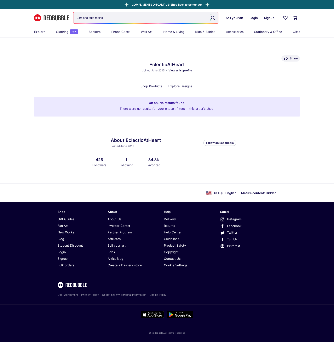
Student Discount (70, 245)
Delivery (170, 219)
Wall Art (147, 32)
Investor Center (119, 226)
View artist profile (180, 70)
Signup (63, 259)
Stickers (95, 32)
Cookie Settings (175, 265)
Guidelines (171, 239)
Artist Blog (115, 259)
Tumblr (232, 239)
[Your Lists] (285, 17)
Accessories (235, 32)
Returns (169, 226)
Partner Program (120, 232)
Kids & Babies (205, 32)
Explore (39, 32)
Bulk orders (66, 265)
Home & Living (174, 32)
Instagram (234, 219)
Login (62, 252)
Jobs (111, 252)
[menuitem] (39, 31)
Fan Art (63, 226)
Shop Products (151, 86)
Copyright (171, 252)
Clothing (66, 32)
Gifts (296, 32)
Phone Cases (120, 32)
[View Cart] (295, 17)
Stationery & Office (268, 32)
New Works (66, 232)
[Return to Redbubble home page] (51, 17)
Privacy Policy (90, 294)
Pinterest (233, 246)
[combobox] (145, 17)
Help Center (172, 232)
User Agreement (68, 294)
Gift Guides (66, 219)
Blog (61, 239)
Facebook (234, 226)
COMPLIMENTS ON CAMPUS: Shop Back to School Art (167, 4)
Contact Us (172, 259)
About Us (114, 219)
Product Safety (175, 245)
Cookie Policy (157, 294)
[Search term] (212, 18)
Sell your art (117, 245)
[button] (167, 4)
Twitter (232, 232)
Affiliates (114, 239)
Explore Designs (180, 86)
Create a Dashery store (125, 265)
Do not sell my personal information (124, 294)
